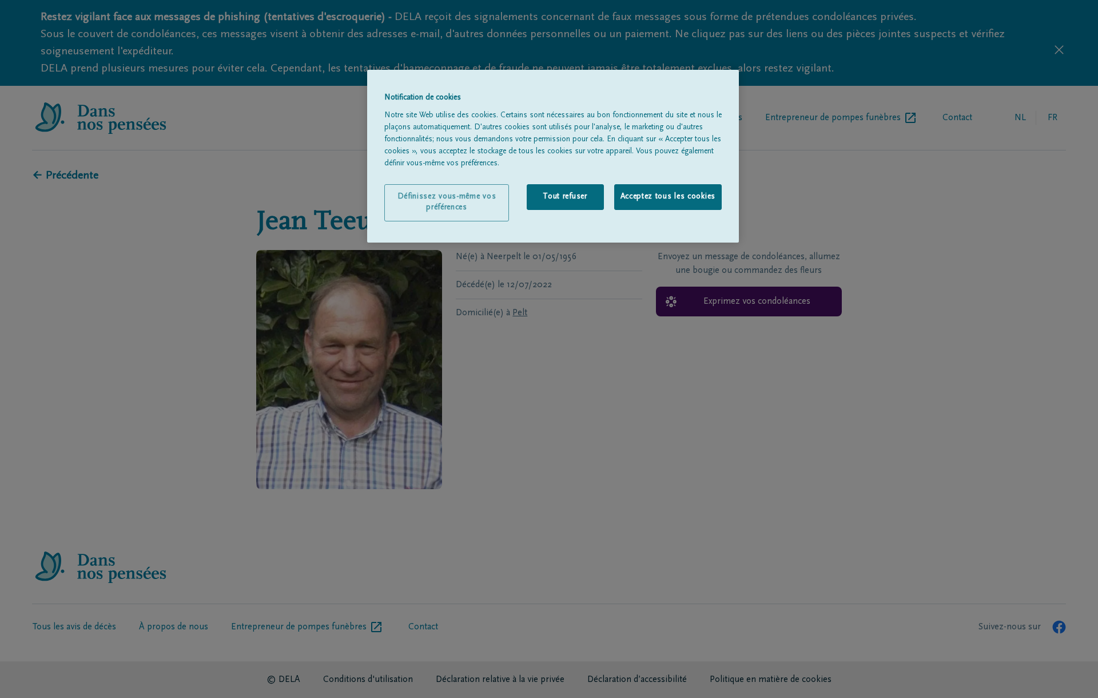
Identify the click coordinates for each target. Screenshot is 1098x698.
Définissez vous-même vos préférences (446, 202)
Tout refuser (565, 197)
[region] (553, 156)
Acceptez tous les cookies (668, 197)
